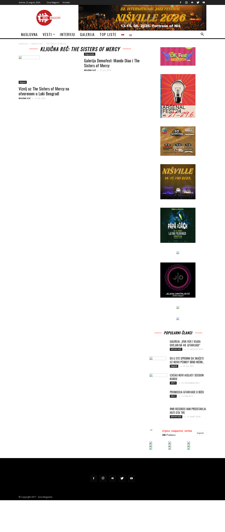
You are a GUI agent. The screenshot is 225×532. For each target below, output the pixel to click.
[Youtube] (203, 2)
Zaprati (200, 433)
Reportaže (89, 54)
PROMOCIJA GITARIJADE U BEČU (187, 392)
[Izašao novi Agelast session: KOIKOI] (158, 379)
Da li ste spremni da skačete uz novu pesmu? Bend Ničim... (187, 360)
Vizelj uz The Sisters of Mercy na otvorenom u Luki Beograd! (44, 91)
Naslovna (29, 34)
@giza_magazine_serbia (177, 430)
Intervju (67, 34)
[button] (202, 34)
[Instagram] (186, 2)
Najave (23, 82)
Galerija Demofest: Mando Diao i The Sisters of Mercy (112, 62)
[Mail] (192, 2)
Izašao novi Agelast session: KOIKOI (187, 377)
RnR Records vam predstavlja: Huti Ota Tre (188, 411)
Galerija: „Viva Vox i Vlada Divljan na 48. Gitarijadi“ (185, 343)
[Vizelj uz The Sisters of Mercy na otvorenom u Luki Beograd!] (47, 70)
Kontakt (66, 2)
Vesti (47, 34)
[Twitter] (198, 2)
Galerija (87, 34)
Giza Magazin (53, 2)
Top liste (108, 34)
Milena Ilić (25, 98)
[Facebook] (180, 2)
